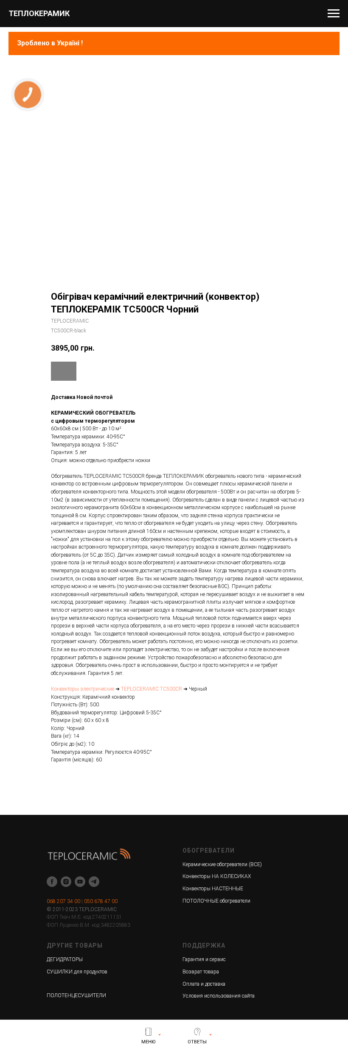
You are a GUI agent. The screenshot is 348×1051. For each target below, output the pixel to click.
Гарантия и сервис (204, 959)
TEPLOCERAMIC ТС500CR (151, 689)
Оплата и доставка (203, 984)
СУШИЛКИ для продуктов (77, 972)
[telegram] (94, 881)
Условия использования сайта (218, 996)
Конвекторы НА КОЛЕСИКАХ (216, 876)
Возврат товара (200, 972)
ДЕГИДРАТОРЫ (65, 959)
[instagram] (66, 881)
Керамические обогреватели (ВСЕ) (222, 864)
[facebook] (52, 881)
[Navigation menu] (334, 13)
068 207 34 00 (63, 901)
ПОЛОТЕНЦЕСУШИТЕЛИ (76, 995)
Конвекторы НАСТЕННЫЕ (212, 889)
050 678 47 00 (101, 901)
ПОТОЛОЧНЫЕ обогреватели (216, 901)
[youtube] (80, 881)
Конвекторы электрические (82, 689)
